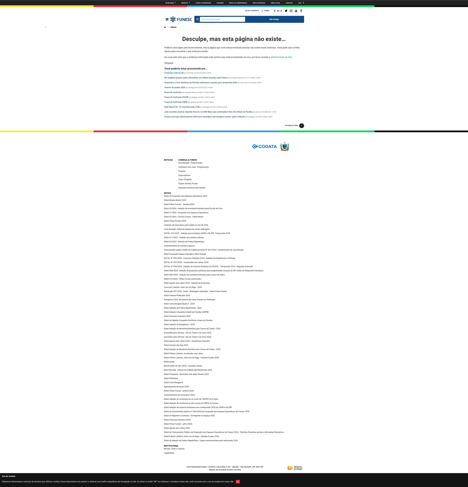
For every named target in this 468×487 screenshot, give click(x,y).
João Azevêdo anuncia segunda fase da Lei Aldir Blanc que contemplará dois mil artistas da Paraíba (208, 112)
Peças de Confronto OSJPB (176, 97)
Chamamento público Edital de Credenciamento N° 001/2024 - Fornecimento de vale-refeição (204, 250)
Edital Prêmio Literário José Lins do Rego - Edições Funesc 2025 (191, 357)
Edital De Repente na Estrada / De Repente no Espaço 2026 (189, 415)
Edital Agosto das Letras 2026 (177, 428)
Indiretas (184, 3)
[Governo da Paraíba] (292, 151)
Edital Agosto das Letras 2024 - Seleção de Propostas (187, 283)
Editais (167, 193)
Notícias (168, 160)
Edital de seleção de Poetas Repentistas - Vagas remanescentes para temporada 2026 (201, 440)
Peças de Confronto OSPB (175, 102)
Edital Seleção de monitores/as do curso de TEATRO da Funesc (191, 399)
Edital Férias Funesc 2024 (175, 221)
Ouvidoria (220, 3)
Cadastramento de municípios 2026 (179, 395)
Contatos (289, 3)
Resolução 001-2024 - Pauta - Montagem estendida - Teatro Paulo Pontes (195, 291)
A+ (278, 11)
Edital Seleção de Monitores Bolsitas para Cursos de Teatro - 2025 (192, 328)
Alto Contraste (253, 10)
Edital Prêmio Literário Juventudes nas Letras (183, 353)
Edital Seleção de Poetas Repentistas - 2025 (183, 308)
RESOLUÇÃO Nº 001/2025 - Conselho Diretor (183, 366)
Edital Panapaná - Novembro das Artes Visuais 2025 (186, 374)
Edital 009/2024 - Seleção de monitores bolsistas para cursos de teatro (194, 275)
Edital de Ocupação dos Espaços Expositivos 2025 (185, 196)
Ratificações (169, 362)
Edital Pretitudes (171, 378)
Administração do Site (281, 57)
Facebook (302, 11)
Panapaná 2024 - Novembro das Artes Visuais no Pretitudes (189, 299)
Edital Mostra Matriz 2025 (175, 200)
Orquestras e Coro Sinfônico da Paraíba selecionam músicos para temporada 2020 (200, 82)
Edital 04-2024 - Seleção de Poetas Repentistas (184, 241)
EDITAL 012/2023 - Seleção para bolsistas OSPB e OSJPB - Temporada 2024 (197, 233)
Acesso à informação (203, 3)
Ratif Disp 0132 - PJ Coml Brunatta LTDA (182, 107)
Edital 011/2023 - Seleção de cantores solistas (184, 237)
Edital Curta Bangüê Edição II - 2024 (179, 304)
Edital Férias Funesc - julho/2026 (178, 424)
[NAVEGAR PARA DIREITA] (303, 3)
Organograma (184, 175)
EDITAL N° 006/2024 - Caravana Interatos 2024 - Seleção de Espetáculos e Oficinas (199, 258)
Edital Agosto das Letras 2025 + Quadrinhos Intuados (187, 341)
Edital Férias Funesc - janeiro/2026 (179, 391)
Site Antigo (274, 19)
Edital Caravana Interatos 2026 (177, 420)
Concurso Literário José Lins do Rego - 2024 (183, 287)
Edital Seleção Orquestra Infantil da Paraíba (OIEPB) (186, 312)
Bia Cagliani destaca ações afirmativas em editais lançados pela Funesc (196, 78)
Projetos (181, 171)
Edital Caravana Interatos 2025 (177, 316)
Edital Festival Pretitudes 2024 (177, 295)
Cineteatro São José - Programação (193, 167)
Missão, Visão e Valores (174, 449)
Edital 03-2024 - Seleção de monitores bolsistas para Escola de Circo (193, 208)
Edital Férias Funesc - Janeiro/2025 (179, 204)
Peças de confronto (172, 92)
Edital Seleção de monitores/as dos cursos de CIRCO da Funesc (191, 403)
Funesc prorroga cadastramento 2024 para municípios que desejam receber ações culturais (204, 117)
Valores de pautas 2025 (174, 87)
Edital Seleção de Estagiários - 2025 (179, 324)
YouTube (296, 11)
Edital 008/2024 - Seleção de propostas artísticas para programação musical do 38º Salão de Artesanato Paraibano (213, 270)
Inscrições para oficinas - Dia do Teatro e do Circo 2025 (187, 333)
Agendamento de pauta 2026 (176, 386)
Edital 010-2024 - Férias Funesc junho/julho (182, 279)
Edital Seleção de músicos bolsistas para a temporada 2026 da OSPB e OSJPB (198, 407)
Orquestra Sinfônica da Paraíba (191, 188)
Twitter (286, 11)
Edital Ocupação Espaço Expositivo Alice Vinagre (185, 254)
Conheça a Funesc (187, 160)
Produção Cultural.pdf (174, 73)
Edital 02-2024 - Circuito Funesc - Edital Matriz (183, 217)
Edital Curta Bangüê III (173, 382)
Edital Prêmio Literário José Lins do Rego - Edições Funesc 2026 (191, 436)
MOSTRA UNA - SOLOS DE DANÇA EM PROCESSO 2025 (188, 370)
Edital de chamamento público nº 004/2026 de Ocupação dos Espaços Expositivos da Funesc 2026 (206, 411)
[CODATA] (264, 147)
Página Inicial (165, 27)
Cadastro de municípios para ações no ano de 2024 (186, 225)
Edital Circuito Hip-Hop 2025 (176, 345)
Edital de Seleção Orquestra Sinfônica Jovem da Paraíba (188, 320)
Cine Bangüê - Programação (190, 163)
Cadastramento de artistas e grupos (179, 246)
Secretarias (170, 3)
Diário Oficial (275, 3)
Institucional (171, 446)
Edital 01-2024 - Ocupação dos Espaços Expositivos (186, 212)
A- (275, 11)
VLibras (266, 10)
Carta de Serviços (259, 3)
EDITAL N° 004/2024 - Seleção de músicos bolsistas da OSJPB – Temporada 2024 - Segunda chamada (208, 266)
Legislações (169, 453)
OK (238, 482)
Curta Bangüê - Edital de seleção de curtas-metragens (187, 229)
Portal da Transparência (238, 3)
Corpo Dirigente (185, 179)
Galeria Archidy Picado (188, 183)
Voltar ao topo (291, 125)
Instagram (291, 11)
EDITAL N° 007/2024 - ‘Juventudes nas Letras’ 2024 (186, 262)
